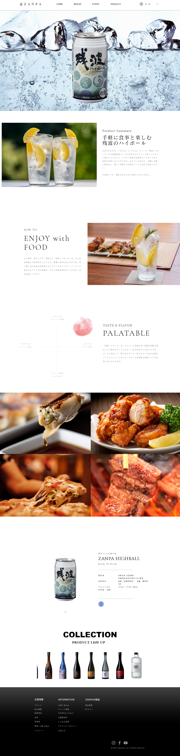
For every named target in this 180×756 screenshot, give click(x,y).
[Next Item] (138, 665)
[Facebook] (119, 742)
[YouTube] (125, 742)
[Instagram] (113, 742)
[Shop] (101, 604)
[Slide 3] (65, 612)
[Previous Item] (41, 665)
